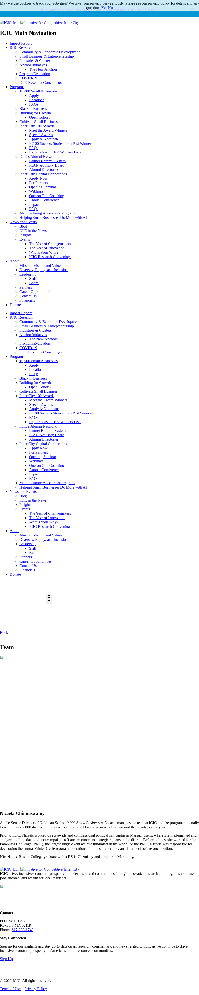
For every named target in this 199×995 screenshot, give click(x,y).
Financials (27, 300)
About (14, 261)
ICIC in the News (33, 231)
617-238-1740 (22, 930)
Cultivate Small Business (38, 122)
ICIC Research (21, 48)
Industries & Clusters (35, 61)
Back (4, 632)
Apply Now (38, 178)
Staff (32, 278)
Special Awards (41, 135)
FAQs (33, 104)
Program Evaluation (34, 74)
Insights (25, 235)
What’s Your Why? (43, 252)
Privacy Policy (36, 989)
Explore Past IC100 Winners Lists (55, 152)
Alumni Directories (43, 170)
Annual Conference (44, 200)
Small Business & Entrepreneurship (46, 56)
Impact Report (21, 43)
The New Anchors (43, 69)
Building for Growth (35, 113)
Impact (34, 204)
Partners (25, 287)
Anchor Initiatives (33, 65)
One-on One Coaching (46, 196)
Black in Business (33, 109)
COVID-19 (28, 78)
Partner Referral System (47, 161)
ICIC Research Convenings (40, 82)
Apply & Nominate (44, 139)
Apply (34, 95)
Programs (17, 87)
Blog (23, 226)
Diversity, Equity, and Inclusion (43, 270)
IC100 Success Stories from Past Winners (60, 143)
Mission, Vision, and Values (40, 265)
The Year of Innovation (47, 248)
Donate (15, 305)
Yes (104, 8)
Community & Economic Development (49, 52)
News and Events (23, 222)
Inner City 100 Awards (36, 126)
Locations (36, 100)
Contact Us (28, 296)
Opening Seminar (42, 187)
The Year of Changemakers (50, 244)
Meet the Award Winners (48, 130)
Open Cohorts (40, 117)
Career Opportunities (35, 292)
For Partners (38, 183)
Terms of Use (10, 989)
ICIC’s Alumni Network (38, 156)
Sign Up (6, 959)
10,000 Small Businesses (38, 91)
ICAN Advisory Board (46, 165)
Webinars (36, 191)
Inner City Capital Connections (43, 174)
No (110, 8)
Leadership (27, 274)
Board (34, 283)
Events (24, 239)
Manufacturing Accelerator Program (47, 213)
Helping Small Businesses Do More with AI (53, 217)
